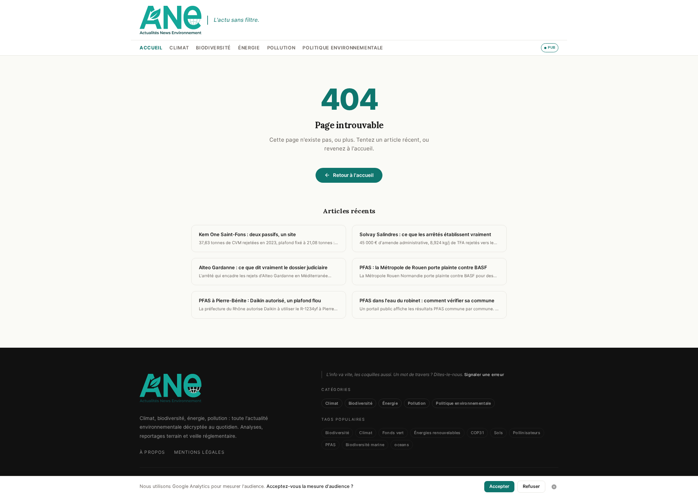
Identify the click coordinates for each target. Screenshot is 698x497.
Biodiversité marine (365, 444)
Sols (498, 432)
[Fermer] (554, 486)
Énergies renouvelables (437, 432)
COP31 (477, 432)
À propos (152, 452)
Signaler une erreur (484, 374)
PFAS (330, 444)
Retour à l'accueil (353, 175)
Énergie (249, 47)
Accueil (151, 47)
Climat (179, 47)
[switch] (549, 47)
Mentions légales (199, 452)
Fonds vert (393, 432)
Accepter (499, 486)
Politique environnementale (342, 47)
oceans (401, 444)
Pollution (281, 47)
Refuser (531, 486)
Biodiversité (213, 47)
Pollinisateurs (526, 432)
